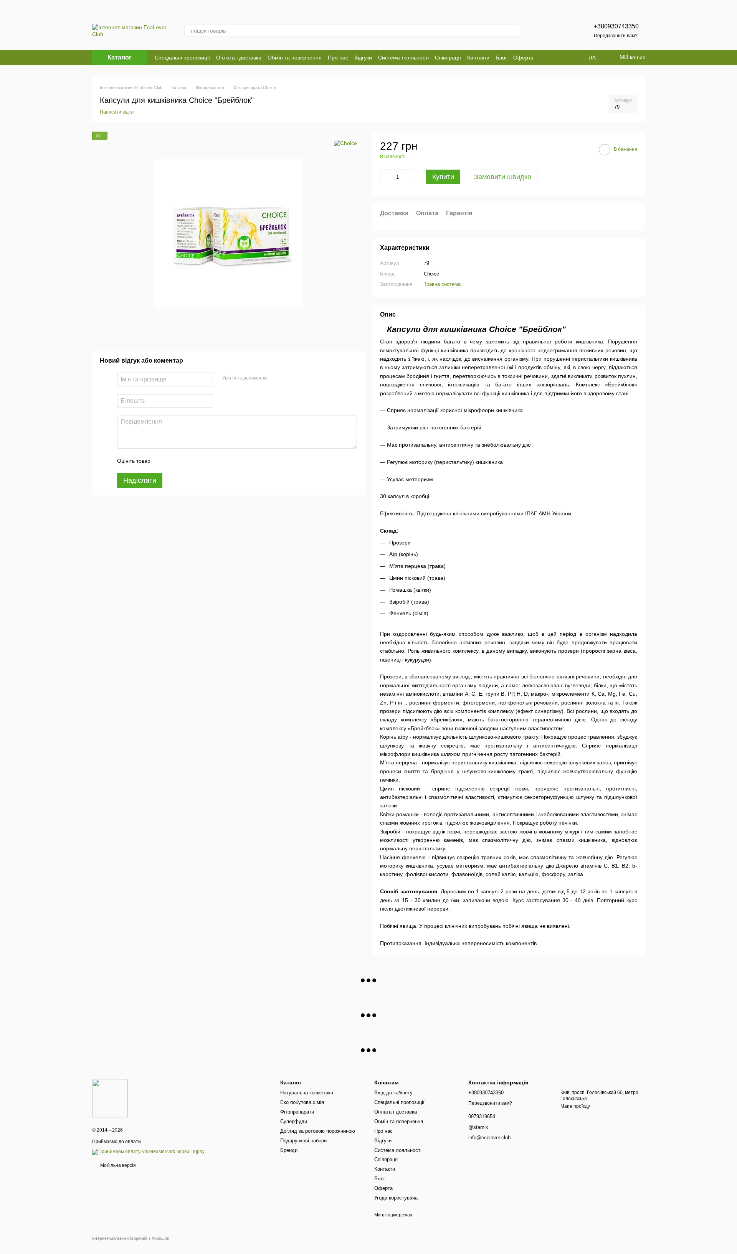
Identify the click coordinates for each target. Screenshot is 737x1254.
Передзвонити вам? (616, 35)
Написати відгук (117, 112)
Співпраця (448, 57)
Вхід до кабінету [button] (393, 1093)
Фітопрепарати (297, 1112)
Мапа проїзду (575, 1106)
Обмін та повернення (295, 57)
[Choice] (345, 142)
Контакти (478, 57)
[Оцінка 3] (188, 460)
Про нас (338, 57)
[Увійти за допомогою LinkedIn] (300, 378)
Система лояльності (403, 57)
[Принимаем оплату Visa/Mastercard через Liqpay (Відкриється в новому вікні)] (148, 1151)
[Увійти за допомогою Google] (288, 378)
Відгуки (363, 57)
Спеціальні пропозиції (182, 57)
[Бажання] (561, 31)
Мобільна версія (117, 1165)
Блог (501, 57)
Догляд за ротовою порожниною (317, 1131)
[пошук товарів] (514, 31)
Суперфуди (293, 1121)
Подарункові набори (303, 1140)
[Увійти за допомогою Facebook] (276, 378)
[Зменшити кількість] (385, 177)
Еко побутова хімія (302, 1102)
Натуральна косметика (306, 1093)
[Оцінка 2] (175, 460)
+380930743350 (616, 26)
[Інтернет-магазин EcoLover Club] (110, 1098)
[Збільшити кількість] (409, 177)
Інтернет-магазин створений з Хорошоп (130, 1238)
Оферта (523, 57)
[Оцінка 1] (163, 460)
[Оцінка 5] (212, 460)
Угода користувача (396, 1198)
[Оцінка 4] (200, 460)
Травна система (442, 284)
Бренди (288, 1150)
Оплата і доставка (238, 57)
